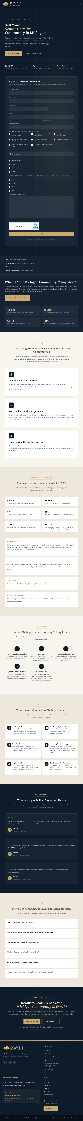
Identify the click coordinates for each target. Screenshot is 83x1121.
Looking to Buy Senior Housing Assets (62, 134)
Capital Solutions (49, 1060)
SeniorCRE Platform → (12, 1095)
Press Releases (49, 1069)
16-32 (13, 183)
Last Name (13, 105)
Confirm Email (47, 120)
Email (10, 120)
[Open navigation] (78, 4)
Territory (13, 150)
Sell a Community (49, 1057)
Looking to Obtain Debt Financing (41, 140)
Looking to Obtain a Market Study (20, 145)
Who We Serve (48, 1051)
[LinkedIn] (5, 1062)
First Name (13, 97)
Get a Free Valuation (13, 53)
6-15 (13, 179)
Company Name (14, 89)
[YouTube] (14, 1062)
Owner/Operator (16, 160)
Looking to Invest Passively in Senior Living (43, 134)
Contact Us (47, 1085)
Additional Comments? (17, 194)
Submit (41, 234)
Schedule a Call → (50, 1021)
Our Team (47, 1091)
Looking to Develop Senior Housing (64, 140)
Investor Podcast (49, 1094)
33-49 (13, 187)
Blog (45, 1072)
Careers (46, 1088)
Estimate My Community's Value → (17, 298)
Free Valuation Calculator (52, 1063)
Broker (13, 171)
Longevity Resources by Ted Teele (14, 1085)
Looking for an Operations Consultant (19, 140)
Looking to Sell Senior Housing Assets (18, 134)
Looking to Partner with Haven (43, 144)
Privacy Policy (57, 1118)
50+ (13, 190)
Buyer (13, 164)
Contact (66, 1118)
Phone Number (14, 123)
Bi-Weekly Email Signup (51, 1066)
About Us (46, 1082)
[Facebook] (10, 1062)
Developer (15, 168)
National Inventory (49, 1054)
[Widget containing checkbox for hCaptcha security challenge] (24, 226)
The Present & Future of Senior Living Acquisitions (19, 1082)
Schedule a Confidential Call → (34, 53)
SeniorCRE (74, 1118)
